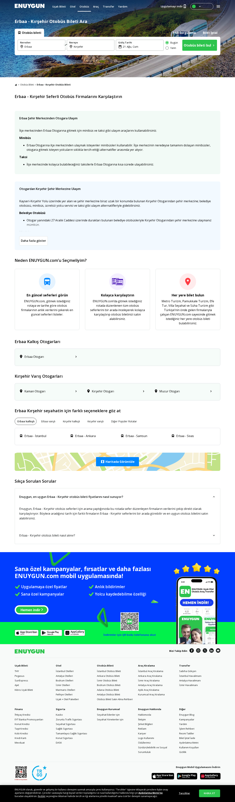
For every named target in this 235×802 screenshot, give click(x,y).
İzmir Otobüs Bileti (107, 680)
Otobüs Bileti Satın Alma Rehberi (115, 699)
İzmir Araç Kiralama (149, 680)
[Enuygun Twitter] (205, 651)
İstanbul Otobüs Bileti (109, 671)
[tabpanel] (117, 46)
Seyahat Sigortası (65, 724)
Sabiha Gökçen (187, 671)
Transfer (184, 665)
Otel (58, 665)
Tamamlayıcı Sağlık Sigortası (71, 733)
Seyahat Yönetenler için (110, 719)
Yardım (183, 724)
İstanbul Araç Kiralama (150, 671)
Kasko (59, 714)
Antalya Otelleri (64, 676)
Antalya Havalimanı (190, 680)
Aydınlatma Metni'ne (150, 792)
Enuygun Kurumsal (108, 709)
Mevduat (20, 742)
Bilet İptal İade (187, 738)
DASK (59, 742)
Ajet (17, 685)
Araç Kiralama (146, 665)
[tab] (29, 33)
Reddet (41, 796)
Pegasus (19, 676)
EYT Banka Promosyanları (29, 719)
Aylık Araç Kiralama (148, 689)
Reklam (142, 728)
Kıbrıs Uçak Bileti (24, 689)
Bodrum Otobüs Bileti (108, 685)
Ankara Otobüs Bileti (108, 676)
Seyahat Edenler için (108, 714)
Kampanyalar (186, 719)
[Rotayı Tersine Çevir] (66, 45)
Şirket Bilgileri (145, 724)
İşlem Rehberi (186, 728)
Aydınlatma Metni (188, 742)
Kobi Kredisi (21, 733)
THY (17, 671)
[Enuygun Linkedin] (211, 651)
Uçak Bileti (21, 665)
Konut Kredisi (22, 724)
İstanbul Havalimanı (190, 676)
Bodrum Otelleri (64, 680)
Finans (19, 709)
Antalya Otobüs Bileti (108, 694)
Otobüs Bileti (27, 84)
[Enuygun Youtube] (218, 651)
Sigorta (60, 709)
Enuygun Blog (186, 714)
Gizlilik (182, 752)
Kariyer (142, 733)
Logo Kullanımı (146, 738)
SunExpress (21, 680)
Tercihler (184, 793)
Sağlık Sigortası (64, 728)
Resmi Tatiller (186, 733)
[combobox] (43, 46)
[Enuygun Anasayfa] (29, 6)
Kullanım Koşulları (189, 747)
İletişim (142, 719)
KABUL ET (209, 793)
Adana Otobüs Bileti (108, 689)
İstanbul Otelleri (65, 671)
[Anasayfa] (16, 84)
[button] (117, 461)
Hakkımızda (144, 714)
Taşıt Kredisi (21, 728)
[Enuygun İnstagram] (198, 651)
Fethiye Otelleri (64, 694)
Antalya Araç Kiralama (150, 685)
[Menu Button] (201, 6)
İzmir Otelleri (63, 685)
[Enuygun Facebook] (191, 651)
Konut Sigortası (64, 738)
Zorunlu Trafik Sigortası (69, 719)
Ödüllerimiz (144, 742)
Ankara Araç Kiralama (150, 676)
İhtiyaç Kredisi (22, 714)
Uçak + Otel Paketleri (67, 699)
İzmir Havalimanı (188, 685)
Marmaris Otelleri (65, 689)
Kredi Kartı (20, 738)
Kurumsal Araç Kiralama (151, 694)
